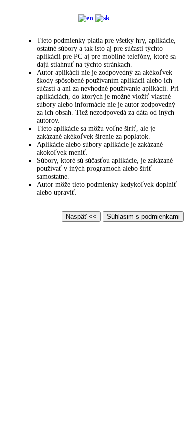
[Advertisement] (94, 323)
